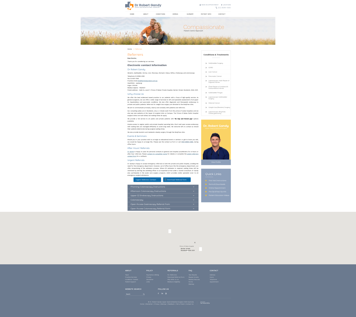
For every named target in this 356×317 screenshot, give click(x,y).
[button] (200, 249)
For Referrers (172, 275)
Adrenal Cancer (214, 103)
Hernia (175, 14)
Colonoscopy (137, 200)
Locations (227, 5)
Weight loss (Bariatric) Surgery (219, 107)
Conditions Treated (131, 279)
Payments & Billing (152, 275)
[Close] (195, 242)
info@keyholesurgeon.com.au (147, 81)
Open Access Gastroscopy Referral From (150, 204)
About (145, 14)
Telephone (213, 279)
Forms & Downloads (217, 184)
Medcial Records (194, 279)
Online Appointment (217, 188)
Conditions (160, 14)
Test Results (193, 275)
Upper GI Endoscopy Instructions (147, 195)
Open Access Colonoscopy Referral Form (150, 208)
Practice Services (131, 277)
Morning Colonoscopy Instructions (148, 187)
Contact (221, 14)
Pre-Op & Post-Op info (217, 192)
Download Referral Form (177, 180)
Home (132, 14)
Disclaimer (149, 279)
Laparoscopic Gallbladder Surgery (218, 98)
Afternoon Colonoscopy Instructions (148, 191)
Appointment (214, 282)
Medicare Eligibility (173, 282)
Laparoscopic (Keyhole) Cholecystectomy (217, 112)
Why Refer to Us (173, 279)
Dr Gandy (130, 151)
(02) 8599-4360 (224, 7)
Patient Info (206, 14)
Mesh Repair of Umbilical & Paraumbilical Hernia (218, 87)
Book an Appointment (210, 5)
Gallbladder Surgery (216, 63)
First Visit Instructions (217, 180)
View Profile (216, 162)
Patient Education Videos (219, 195)
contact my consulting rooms (157, 154)
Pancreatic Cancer (215, 76)
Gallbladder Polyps (215, 93)
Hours (212, 277)
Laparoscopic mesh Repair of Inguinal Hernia (219, 81)
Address (212, 275)
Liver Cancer (213, 72)
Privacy (148, 277)
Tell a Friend (180, 304)
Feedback (171, 304)
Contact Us (189, 304)
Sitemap (191, 284)
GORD (211, 67)
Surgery (190, 14)
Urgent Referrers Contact (146, 180)
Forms (191, 282)
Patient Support (130, 282)
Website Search (133, 289)
